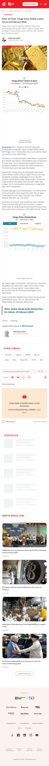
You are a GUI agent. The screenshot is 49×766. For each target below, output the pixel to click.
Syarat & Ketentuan (39, 749)
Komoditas (28, 11)
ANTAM (27, 355)
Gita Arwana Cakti (19, 331)
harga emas (24, 360)
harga (7, 360)
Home (4, 11)
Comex (34, 360)
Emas (14, 360)
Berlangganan (30, 4)
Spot (41, 360)
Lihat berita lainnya (24, 674)
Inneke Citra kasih (14, 38)
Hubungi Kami (11, 723)
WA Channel (27, 326)
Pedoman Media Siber (29, 749)
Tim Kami (28, 728)
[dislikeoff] (39, 371)
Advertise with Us (37, 723)
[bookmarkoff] (45, 377)
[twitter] (18, 377)
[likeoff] (42, 371)
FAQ (19, 728)
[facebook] (12, 377)
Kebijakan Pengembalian (9, 749)
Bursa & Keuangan (15, 11)
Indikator (18, 355)
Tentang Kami (24, 723)
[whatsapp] (23, 377)
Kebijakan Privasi (19, 749)
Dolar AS (37, 355)
